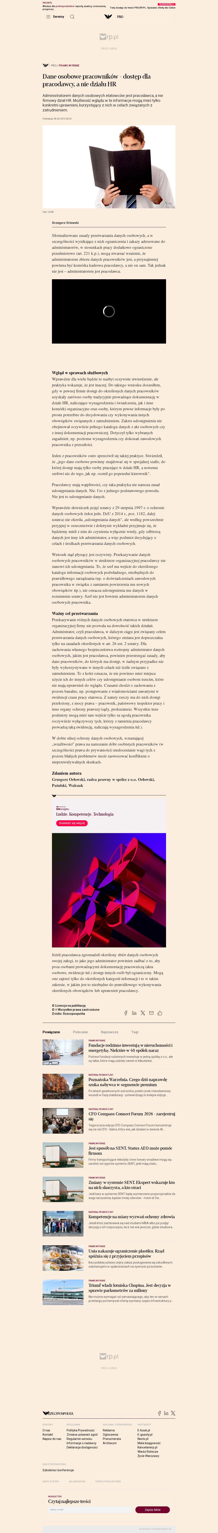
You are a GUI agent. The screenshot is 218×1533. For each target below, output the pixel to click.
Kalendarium (77, 1481)
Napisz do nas (52, 1439)
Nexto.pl (143, 1439)
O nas (46, 1430)
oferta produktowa (108, 1481)
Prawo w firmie (69, 65)
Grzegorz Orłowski (65, 223)
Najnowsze (109, 1032)
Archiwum (110, 1443)
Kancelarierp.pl (147, 1447)
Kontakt (48, 1434)
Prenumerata (112, 1439)
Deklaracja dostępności (82, 1447)
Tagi (134, 1032)
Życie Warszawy (148, 1456)
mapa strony (51, 1481)
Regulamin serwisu (79, 1439)
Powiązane (51, 1032)
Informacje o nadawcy (81, 1443)
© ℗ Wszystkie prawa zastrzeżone (75, 1009)
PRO (120, 17)
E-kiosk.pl (144, 1430)
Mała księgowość (149, 1443)
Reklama (109, 1430)
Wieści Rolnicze (148, 1451)
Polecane (80, 1032)
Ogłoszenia (110, 1434)
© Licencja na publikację (69, 1005)
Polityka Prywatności (81, 1430)
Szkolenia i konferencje (58, 1470)
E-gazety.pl (145, 1434)
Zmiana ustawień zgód (82, 1434)
